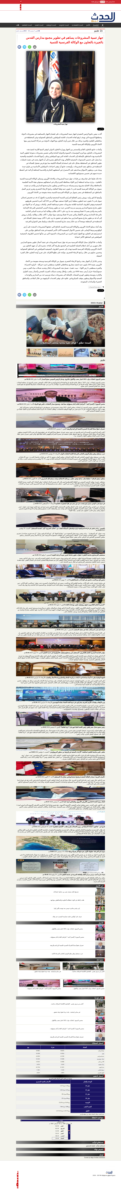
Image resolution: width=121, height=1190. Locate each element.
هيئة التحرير (80, 1168)
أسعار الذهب (98, 1076)
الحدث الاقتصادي (77, 25)
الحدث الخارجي (64, 25)
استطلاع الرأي (97, 1142)
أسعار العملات (97, 1043)
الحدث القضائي (52, 1164)
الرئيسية (96, 25)
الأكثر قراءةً (99, 998)
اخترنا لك (100, 959)
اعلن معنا (53, 1168)
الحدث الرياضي (51, 25)
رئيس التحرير (91, 1168)
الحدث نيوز (110, 1168)
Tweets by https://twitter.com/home (94, 1157)
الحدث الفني (39, 25)
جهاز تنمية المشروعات (94, 287)
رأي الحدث (89, 1164)
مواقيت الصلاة (97, 1117)
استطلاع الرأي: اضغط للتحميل (95, 1146)
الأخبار (88, 25)
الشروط (61, 1168)
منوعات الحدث (78, 1164)
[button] (29, 328)
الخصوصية (70, 1168)
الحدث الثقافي (27, 25)
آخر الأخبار (99, 885)
